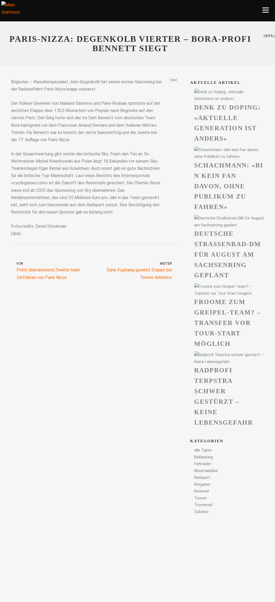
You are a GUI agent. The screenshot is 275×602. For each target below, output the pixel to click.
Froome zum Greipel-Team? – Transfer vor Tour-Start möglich (227, 322)
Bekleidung (203, 457)
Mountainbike (206, 470)
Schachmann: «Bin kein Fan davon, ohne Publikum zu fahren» (228, 186)
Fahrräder (202, 463)
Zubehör (201, 511)
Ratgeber (202, 484)
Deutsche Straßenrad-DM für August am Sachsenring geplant (227, 254)
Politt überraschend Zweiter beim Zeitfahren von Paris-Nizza (48, 271)
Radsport (202, 477)
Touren (200, 498)
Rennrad (201, 491)
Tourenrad (203, 504)
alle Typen (203, 450)
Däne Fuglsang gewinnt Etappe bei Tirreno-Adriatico (139, 271)
